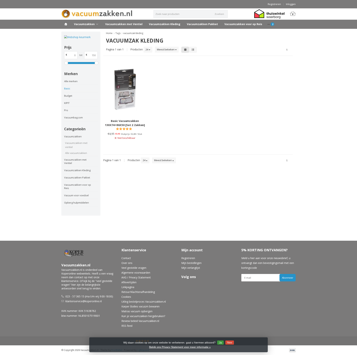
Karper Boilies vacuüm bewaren (140, 306)
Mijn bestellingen (191, 263)
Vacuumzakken (84, 24)
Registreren (274, 4)
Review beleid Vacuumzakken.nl (140, 321)
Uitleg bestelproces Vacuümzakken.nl (143, 301)
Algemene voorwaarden (135, 272)
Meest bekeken (166, 49)
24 (147, 49)
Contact (126, 258)
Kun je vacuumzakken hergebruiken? (143, 316)
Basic (67, 88)
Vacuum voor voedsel (76, 195)
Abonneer (287, 277)
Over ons (126, 263)
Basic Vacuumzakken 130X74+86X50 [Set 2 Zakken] (125, 123)
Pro (66, 110)
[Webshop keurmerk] (81, 37)
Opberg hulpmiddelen (76, 202)
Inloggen (291, 4)
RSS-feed (126, 325)
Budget (68, 95)
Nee (229, 342)
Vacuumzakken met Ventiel (123, 24)
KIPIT (67, 103)
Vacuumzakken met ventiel (76, 145)
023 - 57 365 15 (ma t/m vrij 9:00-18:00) (89, 296)
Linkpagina (127, 287)
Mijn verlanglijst (190, 268)
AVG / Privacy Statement (136, 277)
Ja (220, 342)
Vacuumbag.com (73, 117)
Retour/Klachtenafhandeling (138, 292)
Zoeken (219, 14)
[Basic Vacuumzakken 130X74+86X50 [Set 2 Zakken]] (125, 89)
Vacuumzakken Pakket (202, 24)
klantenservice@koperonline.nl (83, 301)
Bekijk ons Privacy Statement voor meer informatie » (180, 347)
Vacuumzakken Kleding (164, 24)
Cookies (126, 296)
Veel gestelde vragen (133, 268)
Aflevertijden (128, 282)
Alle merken (71, 81)
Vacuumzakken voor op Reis (243, 24)
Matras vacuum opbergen (136, 311)
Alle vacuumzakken (76, 153)
